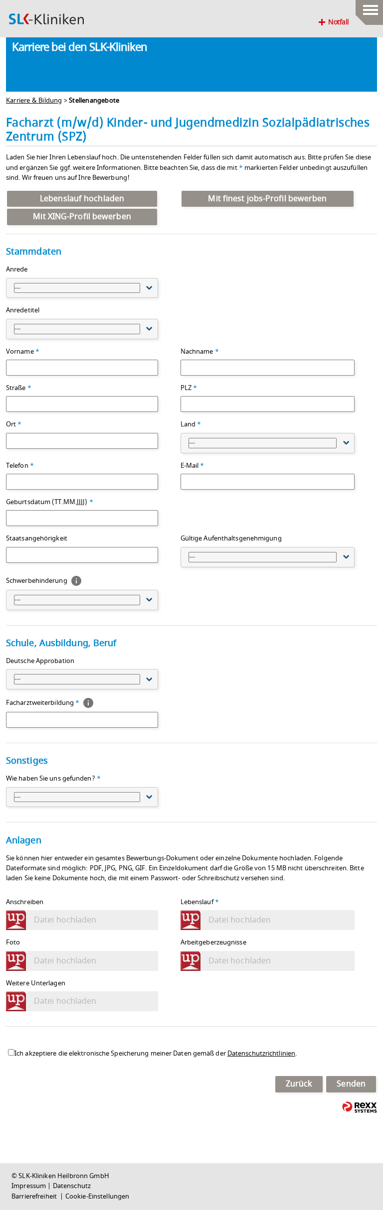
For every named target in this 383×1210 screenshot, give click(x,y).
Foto (13, 942)
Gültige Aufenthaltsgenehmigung (231, 538)
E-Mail (192, 466)
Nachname (200, 352)
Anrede (17, 269)
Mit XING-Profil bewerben (82, 217)
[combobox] (82, 288)
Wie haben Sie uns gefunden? (53, 779)
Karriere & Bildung (34, 101)
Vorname (22, 352)
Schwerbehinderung (37, 580)
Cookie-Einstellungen (97, 1197)
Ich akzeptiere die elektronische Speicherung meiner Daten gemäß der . (155, 1054)
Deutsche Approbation (40, 661)
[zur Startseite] (46, 19)
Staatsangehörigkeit (36, 538)
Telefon (20, 466)
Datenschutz (72, 1186)
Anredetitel (22, 310)
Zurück (299, 1084)
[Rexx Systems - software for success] (359, 1107)
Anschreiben (24, 902)
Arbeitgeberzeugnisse (213, 942)
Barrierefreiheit (34, 1197)
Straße (18, 388)
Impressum (28, 1186)
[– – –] (369, 7)
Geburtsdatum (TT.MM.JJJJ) (49, 502)
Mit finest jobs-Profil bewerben (267, 199)
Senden (351, 1084)
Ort (14, 424)
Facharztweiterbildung (42, 703)
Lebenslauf (200, 902)
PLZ (189, 388)
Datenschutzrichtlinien (261, 1054)
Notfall (338, 22)
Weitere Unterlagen (35, 983)
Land (191, 424)
